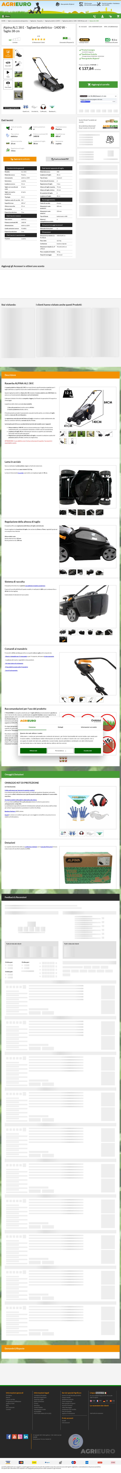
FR (100, 1401)
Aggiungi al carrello (100, 84)
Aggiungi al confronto (21, 159)
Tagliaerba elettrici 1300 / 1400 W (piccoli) (74, 21)
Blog (7, 1405)
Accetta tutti (88, 751)
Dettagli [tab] (60, 727)
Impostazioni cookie (40, 1409)
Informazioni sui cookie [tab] (89, 727)
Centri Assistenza (67, 1401)
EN (93, 1401)
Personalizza (59, 751)
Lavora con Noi (10, 1399)
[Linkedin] (26, 1441)
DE (106, 1401)
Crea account (66, 1422)
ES (113, 1401)
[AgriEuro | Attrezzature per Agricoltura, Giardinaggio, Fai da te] (20, 4)
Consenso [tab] (32, 727)
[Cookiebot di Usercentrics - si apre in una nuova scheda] (92, 720)
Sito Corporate (10, 1407)
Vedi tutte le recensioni (96, 1413)
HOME (3, 21)
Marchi (8, 1397)
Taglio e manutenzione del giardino (18, 21)
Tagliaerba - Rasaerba (36, 21)
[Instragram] (20, 1441)
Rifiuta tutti (33, 751)
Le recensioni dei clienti (99, 1405)
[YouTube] (14, 1441)
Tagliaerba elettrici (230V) (52, 21)
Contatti (8, 1409)
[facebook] (9, 1441)
